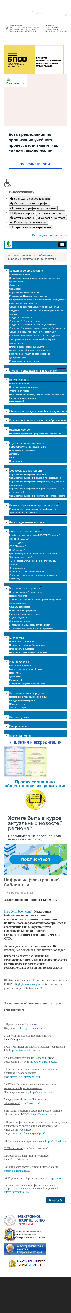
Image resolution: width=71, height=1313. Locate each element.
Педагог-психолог (18, 595)
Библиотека (44, 255)
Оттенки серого (23, 217)
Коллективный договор (20, 665)
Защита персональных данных (24, 613)
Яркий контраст (23, 213)
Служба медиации (18, 617)
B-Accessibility (21, 192)
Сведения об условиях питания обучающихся (32, 324)
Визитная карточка (18, 567)
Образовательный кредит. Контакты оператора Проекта (37, 495)
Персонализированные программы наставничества (35, 433)
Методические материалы (22, 700)
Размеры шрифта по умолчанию (34, 208)
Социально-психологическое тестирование (31, 628)
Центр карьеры (19, 380)
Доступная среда (17, 357)
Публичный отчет (20, 735)
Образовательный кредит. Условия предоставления (35, 477)
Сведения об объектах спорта (24, 320)
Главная (26, 255)
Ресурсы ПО (15, 679)
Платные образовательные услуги (26, 346)
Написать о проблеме (35, 164)
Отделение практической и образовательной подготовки (28, 444)
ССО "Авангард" (17, 546)
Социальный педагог (19, 606)
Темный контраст (51, 213)
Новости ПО (15, 672)
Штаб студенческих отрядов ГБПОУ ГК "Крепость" (34, 535)
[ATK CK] (25, 1249)
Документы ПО (16, 676)
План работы (15, 460)
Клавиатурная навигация (30, 222)
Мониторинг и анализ (19, 383)
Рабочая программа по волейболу (26, 571)
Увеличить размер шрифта (31, 203)
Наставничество (19, 429)
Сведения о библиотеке (21, 317)
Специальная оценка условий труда (27, 683)
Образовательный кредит (25, 470)
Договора (14, 453)
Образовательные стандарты (24, 292)
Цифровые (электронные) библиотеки (28, 652)
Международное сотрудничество (25, 360)
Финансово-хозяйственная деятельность (29, 350)
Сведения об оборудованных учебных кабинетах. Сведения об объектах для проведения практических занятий (36, 310)
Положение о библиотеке (21, 641)
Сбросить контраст (52, 217)
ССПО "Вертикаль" (19, 538)
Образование (16, 288)
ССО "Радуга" (16, 542)
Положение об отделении (22, 450)
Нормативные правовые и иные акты (28, 696)
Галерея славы (19, 726)
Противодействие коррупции (27, 693)
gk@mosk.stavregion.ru (31, 984)
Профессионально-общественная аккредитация (36, 783)
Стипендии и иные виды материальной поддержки (34, 335)
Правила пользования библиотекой (27, 645)
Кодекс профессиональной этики (25, 669)
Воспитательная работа (24, 588)
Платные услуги (19, 717)
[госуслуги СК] (25, 1234)
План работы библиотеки (21, 648)
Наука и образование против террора (33, 505)
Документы (15, 285)
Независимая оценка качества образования (37, 420)
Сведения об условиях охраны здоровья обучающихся (37, 328)
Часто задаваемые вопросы (27, 522)
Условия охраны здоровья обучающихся (29, 624)
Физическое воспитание (24, 531)
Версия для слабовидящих (49, 235)
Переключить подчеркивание (32, 227)
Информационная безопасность (25, 592)
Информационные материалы (24, 387)
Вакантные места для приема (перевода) (30, 353)
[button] (35, 183)
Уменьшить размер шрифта (31, 198)
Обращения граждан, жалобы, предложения (38, 411)
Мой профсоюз (19, 662)
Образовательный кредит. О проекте (27, 474)
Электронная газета (19, 390)
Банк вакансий (16, 401)
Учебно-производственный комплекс (33, 370)
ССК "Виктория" (17, 549)
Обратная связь (17, 703)
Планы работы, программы (22, 610)
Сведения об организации (26, 270)
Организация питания (20, 621)
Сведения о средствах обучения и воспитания (32, 331)
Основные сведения (19, 274)
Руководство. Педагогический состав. (28, 295)
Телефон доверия (18, 707)
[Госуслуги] (24, 1220)
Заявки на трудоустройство (23, 397)
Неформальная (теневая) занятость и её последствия (36, 394)
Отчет (12, 457)
